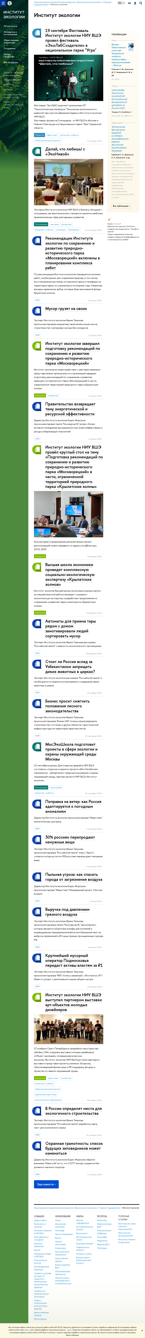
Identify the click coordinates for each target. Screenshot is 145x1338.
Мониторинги (82, 1233)
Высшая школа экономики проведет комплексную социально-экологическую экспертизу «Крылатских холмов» (70, 574)
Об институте (10, 26)
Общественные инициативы (11, 41)
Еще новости (46, 1184)
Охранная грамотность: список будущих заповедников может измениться (74, 1148)
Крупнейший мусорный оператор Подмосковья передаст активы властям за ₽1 (74, 960)
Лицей (58, 1220)
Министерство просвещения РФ (125, 1234)
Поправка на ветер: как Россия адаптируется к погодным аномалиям (73, 806)
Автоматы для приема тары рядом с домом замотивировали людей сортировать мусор (70, 628)
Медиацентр (102, 1240)
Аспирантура (60, 1248)
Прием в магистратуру (60, 1243)
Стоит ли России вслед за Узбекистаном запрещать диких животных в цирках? (70, 666)
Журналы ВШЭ (103, 1244)
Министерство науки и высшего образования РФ (127, 1226)
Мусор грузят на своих (66, 308)
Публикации (102, 1248)
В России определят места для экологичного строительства (73, 1111)
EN (123, 3)
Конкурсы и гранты (84, 1253)
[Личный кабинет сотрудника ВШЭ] (135, 3)
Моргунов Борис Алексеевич (13, 74)
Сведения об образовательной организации (41, 1294)
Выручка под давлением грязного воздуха (67, 911)
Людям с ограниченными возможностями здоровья (40, 1304)
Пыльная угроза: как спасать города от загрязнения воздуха (73, 877)
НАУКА (79, 1216)
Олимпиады (59, 1230)
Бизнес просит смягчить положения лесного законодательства (67, 706)
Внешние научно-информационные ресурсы (83, 1260)
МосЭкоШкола (11, 62)
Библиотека (102, 1220)
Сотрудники (9, 48)
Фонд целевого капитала (40, 1261)
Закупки (37, 1250)
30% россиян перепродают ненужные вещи (70, 839)
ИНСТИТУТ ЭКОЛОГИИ (14, 14)
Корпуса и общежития (39, 1245)
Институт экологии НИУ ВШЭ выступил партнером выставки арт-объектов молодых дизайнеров (73, 1002)
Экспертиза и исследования (10, 33)
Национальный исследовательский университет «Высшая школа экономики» (65, 1208)
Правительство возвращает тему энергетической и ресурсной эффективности (70, 408)
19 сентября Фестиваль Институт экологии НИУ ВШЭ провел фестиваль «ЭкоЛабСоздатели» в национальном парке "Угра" (73, 40)
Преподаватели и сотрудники (41, 1238)
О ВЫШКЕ (39, 1216)
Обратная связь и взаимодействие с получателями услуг (63, 1281)
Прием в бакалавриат (64, 1234)
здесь (27, 1330)
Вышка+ (58, 1238)
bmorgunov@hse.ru (12, 79)
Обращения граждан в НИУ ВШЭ (42, 1255)
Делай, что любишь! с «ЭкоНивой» (65, 151)
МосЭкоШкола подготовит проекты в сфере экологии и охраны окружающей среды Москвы (71, 751)
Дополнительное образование (62, 1253)
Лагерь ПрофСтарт (9, 55)
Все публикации (120, 206)
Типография (102, 1237)
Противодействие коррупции (41, 1268)
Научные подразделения (110, 1208)
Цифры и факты (40, 1220)
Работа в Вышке (40, 1319)
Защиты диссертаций (84, 1243)
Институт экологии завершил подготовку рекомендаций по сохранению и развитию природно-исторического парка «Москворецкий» (72, 353)
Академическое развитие (82, 1248)
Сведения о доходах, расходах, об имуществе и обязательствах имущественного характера (42, 1280)
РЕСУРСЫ (102, 1216)
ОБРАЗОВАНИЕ (63, 1216)
